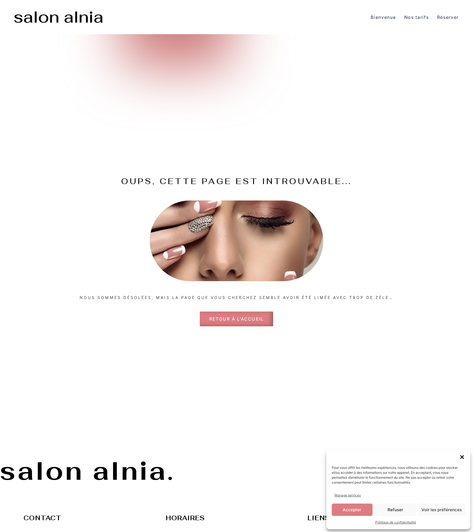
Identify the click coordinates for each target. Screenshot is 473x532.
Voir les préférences (442, 509)
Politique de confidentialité (395, 522)
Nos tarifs (416, 17)
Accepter (352, 509)
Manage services (347, 495)
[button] (462, 457)
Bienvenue (383, 17)
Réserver (448, 17)
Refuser (395, 509)
